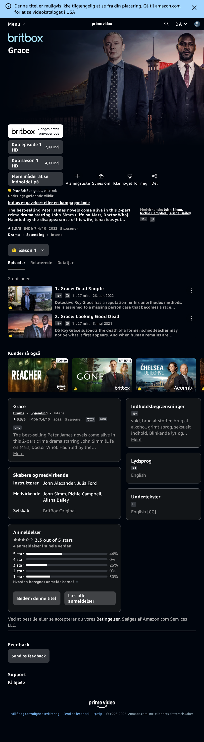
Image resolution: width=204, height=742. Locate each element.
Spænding (35, 234)
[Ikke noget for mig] (130, 176)
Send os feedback (76, 714)
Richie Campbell (154, 213)
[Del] (154, 176)
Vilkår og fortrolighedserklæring (35, 714)
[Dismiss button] (194, 7)
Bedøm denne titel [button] (36, 598)
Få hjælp (16, 682)
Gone (102, 375)
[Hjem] (102, 24)
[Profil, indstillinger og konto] (197, 24)
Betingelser (108, 619)
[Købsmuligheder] (191, 290)
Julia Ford (87, 483)
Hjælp (98, 714)
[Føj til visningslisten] (78, 176)
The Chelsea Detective (166, 375)
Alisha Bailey (180, 213)
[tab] (16, 262)
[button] (46, 581)
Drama (14, 234)
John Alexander (59, 483)
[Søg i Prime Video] (166, 24)
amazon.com (168, 5)
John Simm (173, 209)
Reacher (38, 375)
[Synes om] (101, 176)
